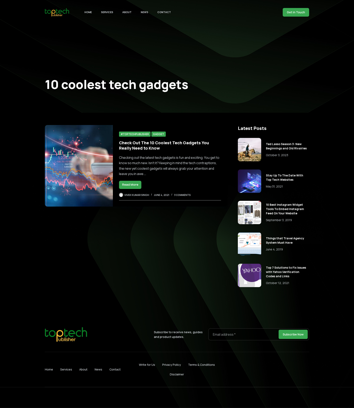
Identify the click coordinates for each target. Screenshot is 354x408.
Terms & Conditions (201, 365)
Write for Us (147, 365)
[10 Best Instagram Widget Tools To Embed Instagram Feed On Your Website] (249, 212)
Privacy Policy (171, 365)
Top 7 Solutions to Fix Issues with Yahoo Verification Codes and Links (286, 272)
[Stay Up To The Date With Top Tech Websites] (249, 181)
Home (88, 12)
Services (107, 12)
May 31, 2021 (274, 186)
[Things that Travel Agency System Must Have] (249, 244)
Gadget (158, 134)
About (127, 12)
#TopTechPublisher (135, 134)
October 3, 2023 (277, 155)
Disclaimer (177, 374)
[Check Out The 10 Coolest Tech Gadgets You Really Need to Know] (79, 166)
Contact (164, 12)
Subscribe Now (293, 334)
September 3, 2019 (279, 220)
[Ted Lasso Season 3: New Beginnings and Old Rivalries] (249, 149)
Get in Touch (296, 12)
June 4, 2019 (274, 249)
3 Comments (182, 195)
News (144, 12)
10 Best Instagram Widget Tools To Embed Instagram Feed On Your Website (285, 209)
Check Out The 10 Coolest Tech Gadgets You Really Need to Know (164, 145)
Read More (131, 185)
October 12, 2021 (277, 283)
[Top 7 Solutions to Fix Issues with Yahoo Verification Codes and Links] (249, 275)
